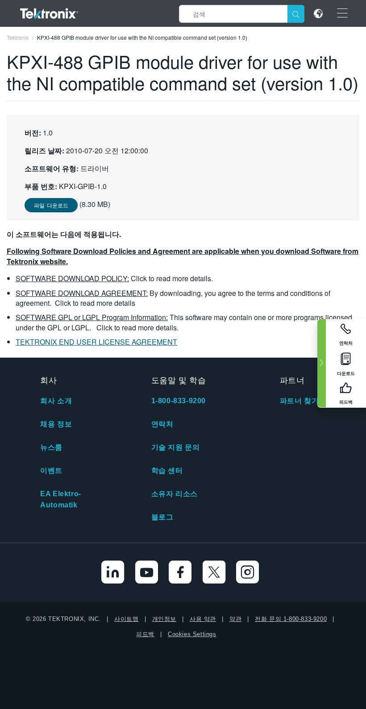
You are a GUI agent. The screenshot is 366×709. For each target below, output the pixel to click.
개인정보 (164, 619)
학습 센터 (167, 470)
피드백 (145, 634)
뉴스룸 (51, 447)
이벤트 (51, 470)
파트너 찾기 (299, 401)
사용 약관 (203, 619)
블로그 (162, 517)
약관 (235, 619)
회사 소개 (56, 401)
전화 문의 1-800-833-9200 (291, 619)
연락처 (162, 424)
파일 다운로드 (51, 205)
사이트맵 (126, 619)
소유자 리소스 (174, 494)
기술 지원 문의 (175, 447)
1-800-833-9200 (178, 401)
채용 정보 (56, 424)
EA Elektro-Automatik (60, 499)
